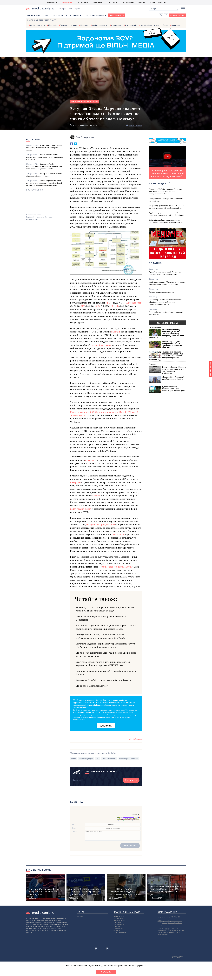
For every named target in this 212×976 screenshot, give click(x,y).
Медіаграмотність (37, 25)
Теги (70, 8)
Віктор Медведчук (86, 759)
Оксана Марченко (109, 759)
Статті (46, 15)
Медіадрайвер (128, 2)
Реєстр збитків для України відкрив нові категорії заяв (44, 174)
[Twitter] (75, 143)
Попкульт (84, 25)
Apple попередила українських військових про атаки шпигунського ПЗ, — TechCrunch (167, 214)
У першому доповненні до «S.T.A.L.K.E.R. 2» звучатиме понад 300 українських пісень (166, 206)
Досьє (165, 25)
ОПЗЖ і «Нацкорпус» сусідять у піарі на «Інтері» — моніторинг (102, 618)
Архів (77, 8)
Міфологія (52, 25)
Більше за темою (39, 869)
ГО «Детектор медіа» (158, 2)
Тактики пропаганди (68, 25)
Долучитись (106, 725)
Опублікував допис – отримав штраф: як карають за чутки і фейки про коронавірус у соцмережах (106, 645)
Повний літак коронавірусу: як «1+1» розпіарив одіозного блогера (106, 672)
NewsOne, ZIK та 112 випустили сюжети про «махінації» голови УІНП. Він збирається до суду (105, 609)
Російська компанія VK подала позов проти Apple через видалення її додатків (44, 156)
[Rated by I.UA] (100, 949)
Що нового (33, 15)
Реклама (80, 916)
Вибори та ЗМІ (118, 928)
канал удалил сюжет (80, 508)
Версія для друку (135, 125)
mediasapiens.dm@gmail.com (172, 923)
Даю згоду (106, 972)
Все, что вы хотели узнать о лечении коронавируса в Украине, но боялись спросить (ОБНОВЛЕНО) (103, 663)
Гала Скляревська (85, 137)
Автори (62, 8)
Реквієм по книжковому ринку (161, 292)
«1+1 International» (132, 302)
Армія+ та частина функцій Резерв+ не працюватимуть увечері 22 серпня (44, 147)
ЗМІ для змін (97, 2)
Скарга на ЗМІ (177, 15)
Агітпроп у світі (131, 25)
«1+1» (108, 302)
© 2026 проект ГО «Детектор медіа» (170, 921)
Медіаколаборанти (99, 25)
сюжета (96, 495)
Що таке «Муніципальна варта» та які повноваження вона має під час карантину (106, 654)
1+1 (97, 759)
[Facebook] (71, 143)
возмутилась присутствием (100, 524)
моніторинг (176, 25)
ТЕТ (83, 306)
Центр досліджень (95, 15)
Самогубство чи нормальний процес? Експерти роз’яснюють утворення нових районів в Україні (101, 636)
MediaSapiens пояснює (150, 25)
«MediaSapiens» (135, 739)
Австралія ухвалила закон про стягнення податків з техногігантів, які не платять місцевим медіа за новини (44, 182)
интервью (75, 482)
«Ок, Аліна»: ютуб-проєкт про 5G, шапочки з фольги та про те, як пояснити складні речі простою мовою (106, 627)
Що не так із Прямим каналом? (92, 685)
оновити (135, 814)
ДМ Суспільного (82, 2)
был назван (118, 534)
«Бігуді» (115, 306)
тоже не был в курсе (101, 344)
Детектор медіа (52, 2)
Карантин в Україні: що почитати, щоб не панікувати (103, 679)
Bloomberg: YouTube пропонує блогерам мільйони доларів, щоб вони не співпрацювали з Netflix (44, 166)
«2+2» (97, 306)
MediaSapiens (67, 2)
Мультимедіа (73, 15)
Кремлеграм (116, 25)
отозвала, (90, 459)
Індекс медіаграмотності (42, 20)
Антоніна (141, 2)
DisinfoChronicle (112, 2)
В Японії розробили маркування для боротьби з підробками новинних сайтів (166, 221)
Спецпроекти (116, 15)
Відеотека (117, 926)
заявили (115, 331)
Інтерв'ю (58, 15)
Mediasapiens (118, 918)
